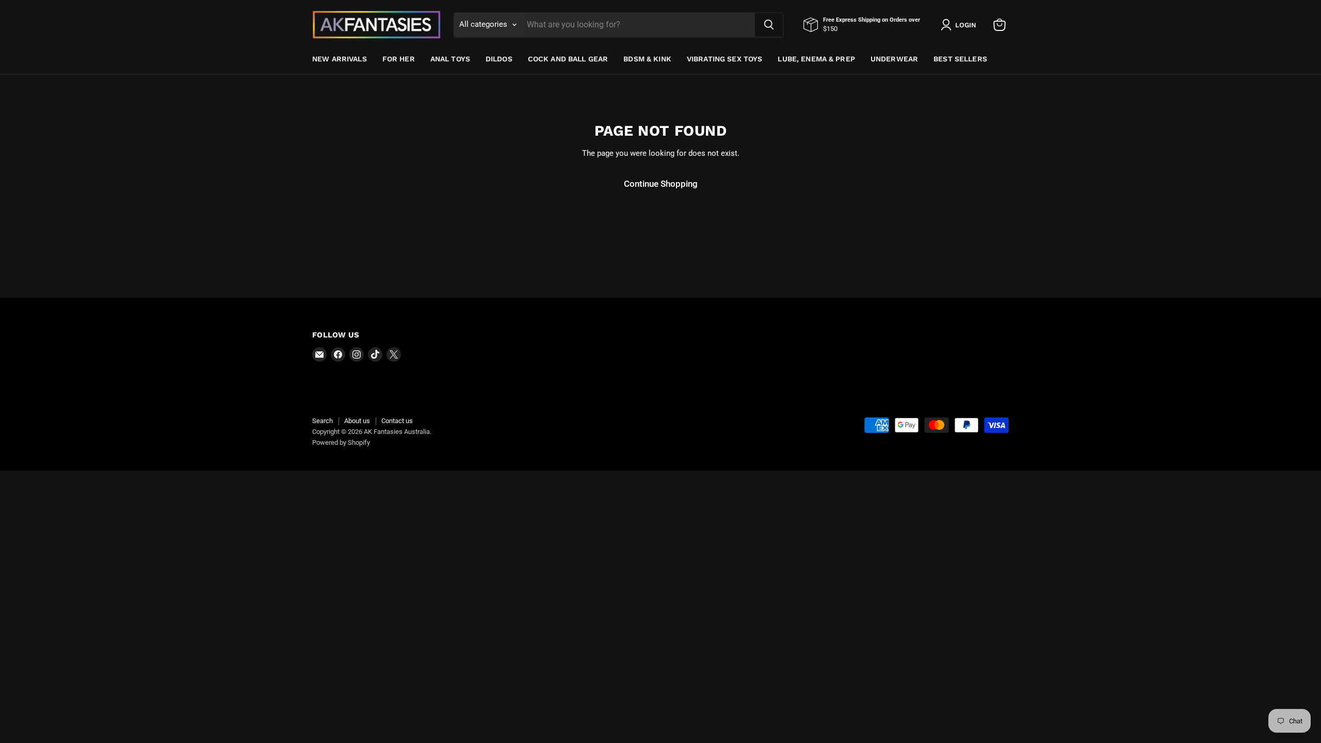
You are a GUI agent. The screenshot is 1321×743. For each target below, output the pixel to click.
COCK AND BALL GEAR (568, 59)
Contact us (397, 421)
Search (322, 421)
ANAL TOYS (450, 59)
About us (357, 421)
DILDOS (499, 59)
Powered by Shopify (341, 442)
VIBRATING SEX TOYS (725, 59)
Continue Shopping (661, 184)
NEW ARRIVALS (339, 59)
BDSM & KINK (647, 59)
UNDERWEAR (894, 59)
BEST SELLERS (960, 59)
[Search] (769, 25)
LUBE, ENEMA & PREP (816, 59)
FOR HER (398, 59)
